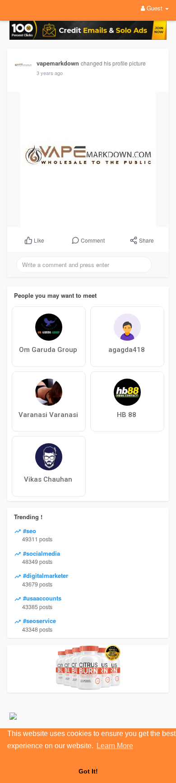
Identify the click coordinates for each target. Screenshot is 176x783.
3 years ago (50, 72)
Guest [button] (154, 8)
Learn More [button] (115, 746)
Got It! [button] (88, 771)
